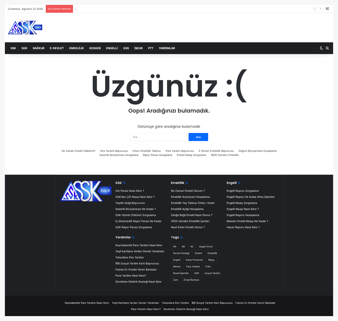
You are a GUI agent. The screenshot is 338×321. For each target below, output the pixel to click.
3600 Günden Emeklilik (225, 154)
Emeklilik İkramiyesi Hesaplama (190, 196)
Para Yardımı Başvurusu (180, 150)
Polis (208, 266)
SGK (24, 48)
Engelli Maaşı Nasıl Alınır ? (243, 209)
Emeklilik (76, 48)
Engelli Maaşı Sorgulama (242, 202)
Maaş (211, 259)
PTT (150, 48)
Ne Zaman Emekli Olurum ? (188, 190)
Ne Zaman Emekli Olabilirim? (79, 150)
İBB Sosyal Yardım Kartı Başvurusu (137, 263)
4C (192, 246)
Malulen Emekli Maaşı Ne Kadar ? (247, 221)
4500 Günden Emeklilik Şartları (190, 221)
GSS (126, 48)
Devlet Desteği (181, 253)
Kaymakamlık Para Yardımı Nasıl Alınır (138, 245)
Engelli (112, 48)
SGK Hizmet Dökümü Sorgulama (135, 215)
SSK (13, 48)
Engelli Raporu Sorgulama (243, 190)
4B (183, 246)
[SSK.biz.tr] (25, 27)
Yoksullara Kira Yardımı (129, 257)
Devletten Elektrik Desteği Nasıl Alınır (138, 281)
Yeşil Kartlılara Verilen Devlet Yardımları (139, 251)
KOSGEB (95, 48)
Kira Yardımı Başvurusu (114, 150)
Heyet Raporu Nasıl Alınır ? (243, 227)
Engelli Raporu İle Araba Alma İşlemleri (251, 196)
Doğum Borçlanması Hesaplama (258, 150)
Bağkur (38, 48)
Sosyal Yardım (212, 273)
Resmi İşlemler (181, 273)
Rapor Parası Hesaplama (157, 154)
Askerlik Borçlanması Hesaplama (118, 154)
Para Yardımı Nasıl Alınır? (130, 275)
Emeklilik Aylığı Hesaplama (187, 209)
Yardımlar (167, 48)
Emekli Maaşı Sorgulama (191, 154)
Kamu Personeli (194, 259)
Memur (177, 266)
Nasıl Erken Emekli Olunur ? (188, 227)
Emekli (198, 253)
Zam (175, 279)
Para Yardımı (193, 266)
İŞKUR (138, 48)
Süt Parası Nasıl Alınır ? (129, 190)
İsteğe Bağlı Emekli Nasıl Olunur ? (191, 215)
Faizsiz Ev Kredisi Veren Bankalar (136, 269)
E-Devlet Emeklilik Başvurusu (216, 150)
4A (174, 246)
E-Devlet (57, 48)
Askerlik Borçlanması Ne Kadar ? (135, 209)
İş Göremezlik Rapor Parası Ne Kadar (138, 221)
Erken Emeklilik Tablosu (147, 150)
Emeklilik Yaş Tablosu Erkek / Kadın (193, 202)
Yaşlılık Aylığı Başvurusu (130, 202)
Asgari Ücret (206, 246)
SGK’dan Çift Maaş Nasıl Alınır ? (135, 196)
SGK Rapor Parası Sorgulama (133, 227)
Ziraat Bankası (191, 279)
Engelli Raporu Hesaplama (243, 215)
